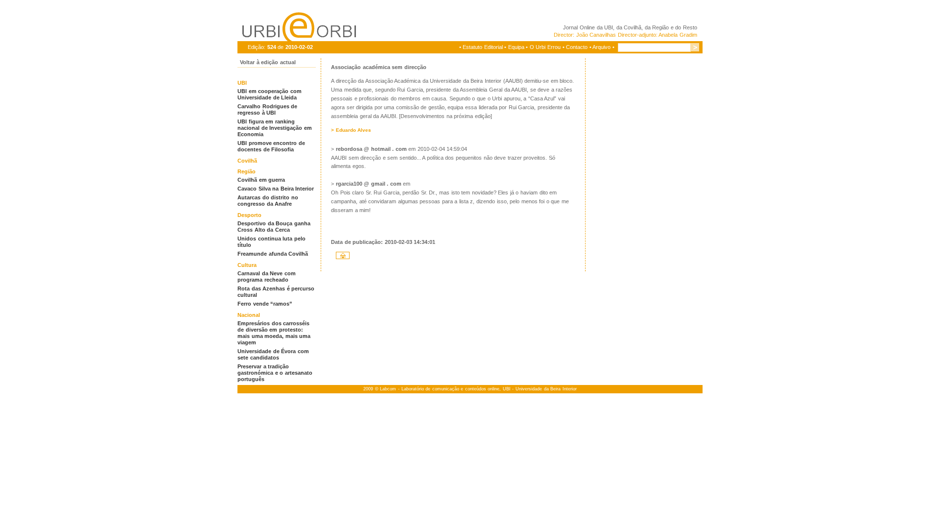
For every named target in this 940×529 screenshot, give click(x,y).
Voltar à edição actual (268, 62)
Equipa (516, 47)
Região (246, 171)
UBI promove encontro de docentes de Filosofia (271, 146)
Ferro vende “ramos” (264, 304)
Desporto (249, 215)
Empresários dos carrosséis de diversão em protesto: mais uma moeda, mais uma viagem (273, 332)
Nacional (248, 315)
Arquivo (601, 47)
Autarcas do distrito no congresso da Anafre (267, 200)
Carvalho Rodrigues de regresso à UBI (267, 109)
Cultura (247, 265)
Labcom (388, 388)
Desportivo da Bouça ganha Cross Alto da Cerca (273, 226)
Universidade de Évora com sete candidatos (273, 354)
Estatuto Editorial (483, 47)
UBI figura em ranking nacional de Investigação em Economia (274, 128)
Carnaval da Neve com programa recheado (266, 276)
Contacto (577, 47)
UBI (608, 27)
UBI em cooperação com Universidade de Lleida (269, 94)
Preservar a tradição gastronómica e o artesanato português (274, 372)
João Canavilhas (596, 35)
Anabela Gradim (677, 35)
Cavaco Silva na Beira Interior (275, 189)
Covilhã (247, 161)
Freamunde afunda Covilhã (272, 254)
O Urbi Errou (545, 47)
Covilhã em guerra (261, 180)
